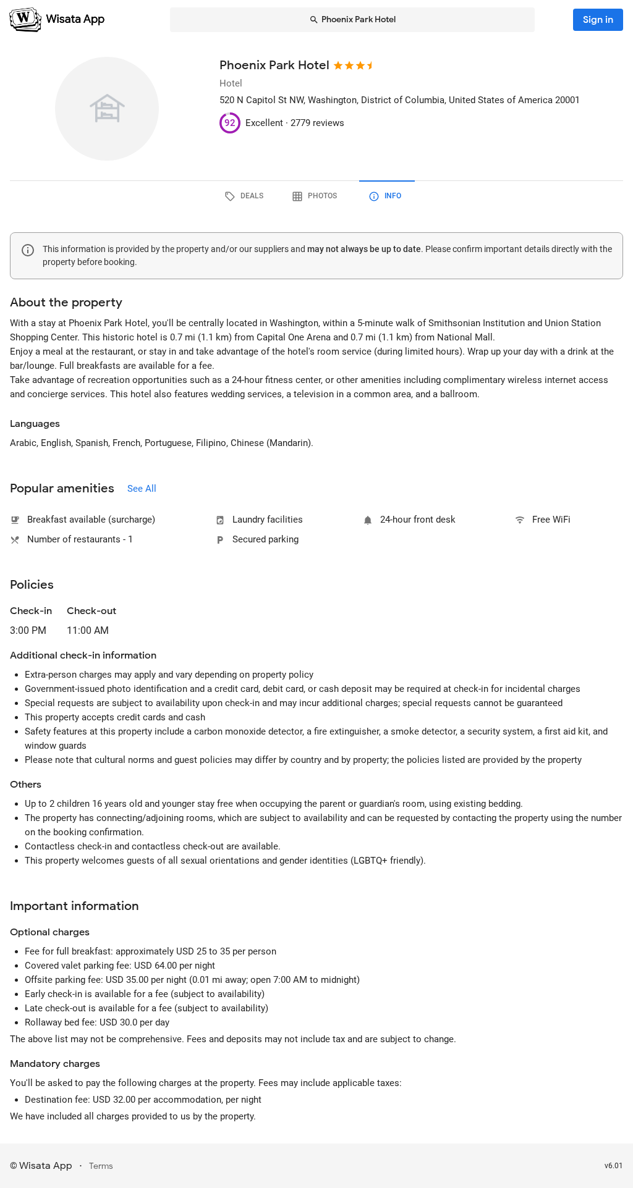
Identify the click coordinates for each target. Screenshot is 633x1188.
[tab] (246, 196)
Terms (101, 1166)
